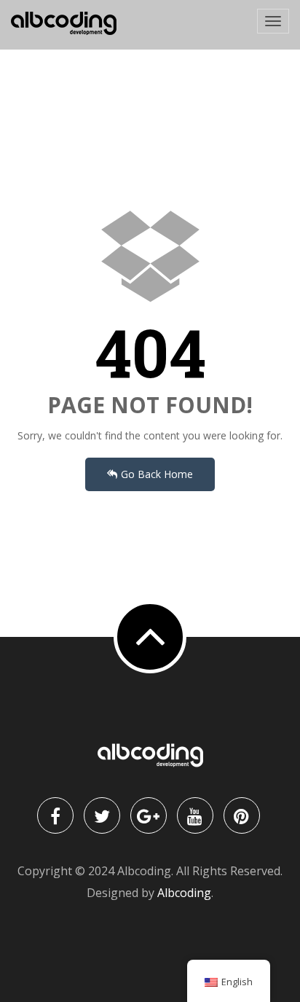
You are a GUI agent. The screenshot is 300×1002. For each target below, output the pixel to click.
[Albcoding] (64, 24)
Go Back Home (157, 474)
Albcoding (184, 893)
